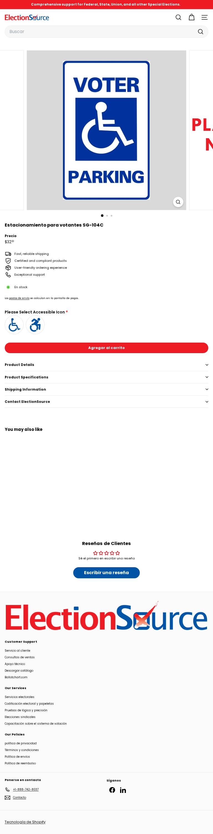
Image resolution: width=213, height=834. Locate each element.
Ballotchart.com (16, 677)
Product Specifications (26, 377)
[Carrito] (191, 17)
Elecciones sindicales (20, 717)
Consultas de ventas (20, 657)
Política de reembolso (20, 763)
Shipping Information (25, 389)
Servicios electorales (19, 697)
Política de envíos (17, 757)
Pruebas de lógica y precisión (26, 710)
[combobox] (106, 32)
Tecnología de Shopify (25, 822)
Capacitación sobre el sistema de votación (36, 724)
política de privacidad (21, 743)
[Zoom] (178, 202)
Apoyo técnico (15, 664)
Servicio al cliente (17, 651)
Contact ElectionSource (27, 401)
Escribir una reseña (106, 572)
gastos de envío (19, 298)
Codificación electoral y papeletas (29, 704)
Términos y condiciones (22, 750)
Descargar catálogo (19, 671)
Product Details (19, 364)
